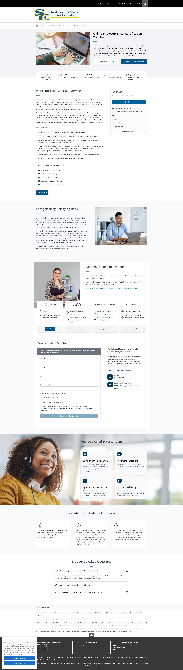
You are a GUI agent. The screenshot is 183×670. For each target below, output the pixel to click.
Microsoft (54, 25)
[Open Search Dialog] (145, 3)
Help (114, 649)
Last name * (43, 367)
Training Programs (45, 25)
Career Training (79, 645)
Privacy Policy (44, 410)
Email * (42, 376)
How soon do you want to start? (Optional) (53, 394)
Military (115, 645)
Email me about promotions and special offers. (53, 402)
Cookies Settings (19, 663)
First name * (43, 358)
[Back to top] (91, 642)
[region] (19, 653)
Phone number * (45, 385)
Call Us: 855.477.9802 (107, 62)
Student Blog (133, 645)
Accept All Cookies (19, 658)
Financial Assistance (119, 647)
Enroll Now (128, 102)
